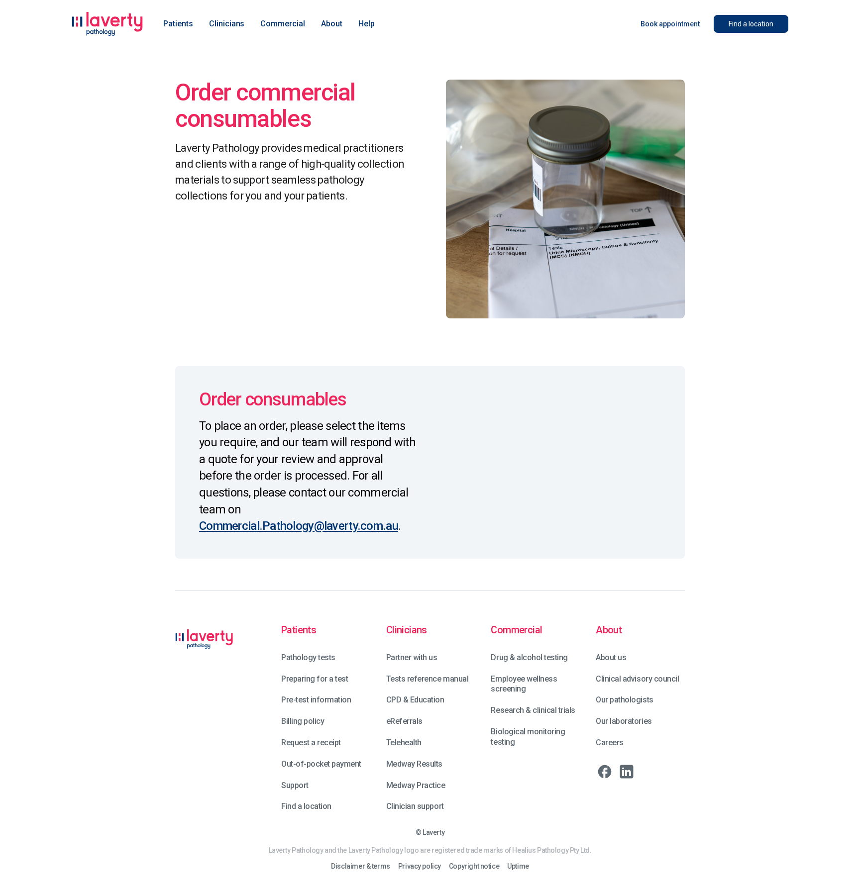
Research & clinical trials (533, 710)
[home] (107, 24)
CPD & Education (415, 699)
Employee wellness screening (524, 684)
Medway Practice (415, 785)
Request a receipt (311, 742)
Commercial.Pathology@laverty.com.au (298, 526)
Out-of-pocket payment (321, 764)
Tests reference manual (427, 679)
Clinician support (415, 806)
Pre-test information (316, 699)
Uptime (518, 866)
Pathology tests (308, 657)
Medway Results (414, 764)
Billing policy (302, 721)
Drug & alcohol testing (529, 657)
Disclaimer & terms (360, 866)
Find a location (306, 806)
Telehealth (404, 742)
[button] (178, 24)
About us (611, 657)
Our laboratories (623, 721)
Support (295, 785)
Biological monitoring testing (528, 737)
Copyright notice (474, 866)
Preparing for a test (314, 679)
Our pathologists (624, 699)
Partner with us (411, 657)
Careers (610, 742)
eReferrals (404, 721)
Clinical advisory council (637, 679)
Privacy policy (419, 866)
